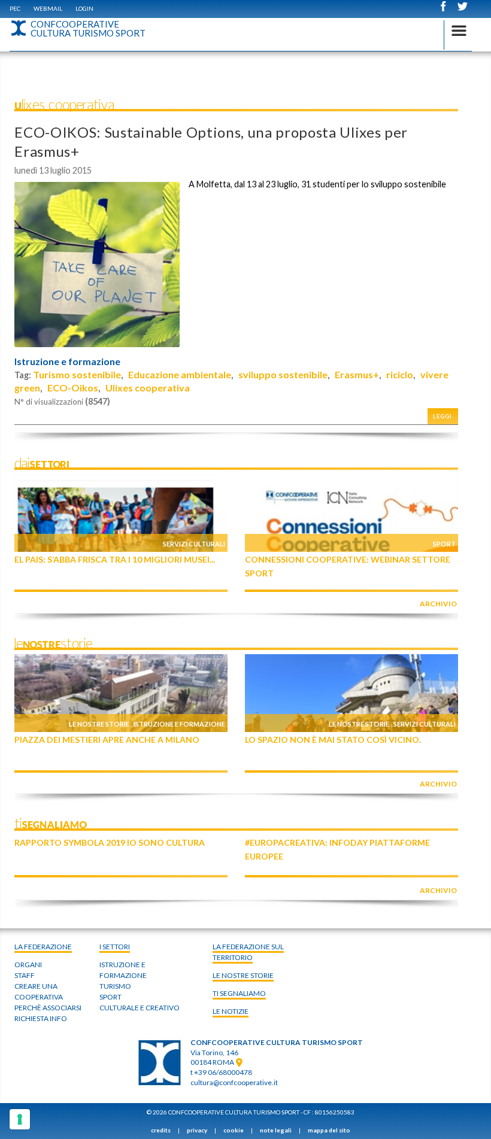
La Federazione (43, 946)
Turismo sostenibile (77, 374)
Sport (444, 544)
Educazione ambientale (179, 374)
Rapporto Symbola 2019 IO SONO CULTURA (109, 842)
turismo (115, 986)
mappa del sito (329, 1130)
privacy (197, 1130)
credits (161, 1130)
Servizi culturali (194, 544)
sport (110, 996)
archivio (438, 603)
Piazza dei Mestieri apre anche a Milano (106, 739)
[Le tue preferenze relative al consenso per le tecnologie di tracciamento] (20, 1119)
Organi (28, 964)
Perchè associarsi (47, 1007)
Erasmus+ (357, 374)
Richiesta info (40, 1018)
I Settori (114, 946)
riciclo (399, 374)
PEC (15, 8)
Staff (24, 975)
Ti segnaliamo (239, 993)
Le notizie (230, 1011)
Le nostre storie (99, 724)
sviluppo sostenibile (283, 374)
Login (84, 8)
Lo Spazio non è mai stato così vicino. (333, 739)
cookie (233, 1130)
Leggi (442, 416)
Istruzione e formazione (67, 361)
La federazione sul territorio (248, 952)
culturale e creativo (139, 1007)
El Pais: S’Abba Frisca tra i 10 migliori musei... (114, 559)
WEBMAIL (48, 8)
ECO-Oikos (72, 387)
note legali (276, 1130)
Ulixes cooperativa (147, 387)
